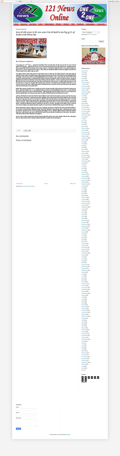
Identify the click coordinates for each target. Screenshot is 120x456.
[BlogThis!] (26, 131)
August (83, 71)
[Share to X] (28, 131)
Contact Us (101, 24)
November (84, 88)
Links (40, 24)
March (83, 80)
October (84, 90)
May (83, 76)
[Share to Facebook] (30, 131)
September (84, 92)
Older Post (72, 183)
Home (16, 24)
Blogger (68, 434)
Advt (72, 24)
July (83, 73)
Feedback (80, 24)
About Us (24, 24)
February (84, 82)
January (84, 84)
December (84, 86)
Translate (94, 34)
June (83, 74)
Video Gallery (49, 24)
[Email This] (24, 131)
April (83, 78)
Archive (66, 24)
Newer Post (19, 183)
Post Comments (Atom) (29, 186)
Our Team (33, 24)
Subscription (90, 24)
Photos (58, 24)
